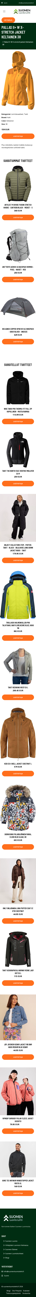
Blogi (7, 1258)
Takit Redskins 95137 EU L (18, 687)
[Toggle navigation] (4, 11)
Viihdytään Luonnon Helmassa (16, 1245)
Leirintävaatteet (17, 114)
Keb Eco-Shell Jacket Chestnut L (18, 763)
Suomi (5, 3)
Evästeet (26, 1291)
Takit (26, 114)
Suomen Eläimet (11, 1249)
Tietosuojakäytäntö (13, 1293)
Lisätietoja (18, 136)
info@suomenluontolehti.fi (26, 3)
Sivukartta (26, 1293)
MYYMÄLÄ (8, 20)
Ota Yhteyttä (17, 1291)
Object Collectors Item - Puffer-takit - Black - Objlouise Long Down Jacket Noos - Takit (18, 548)
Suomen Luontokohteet (14, 1253)
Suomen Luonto (11, 1241)
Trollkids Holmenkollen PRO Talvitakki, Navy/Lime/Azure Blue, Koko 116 (18, 625)
